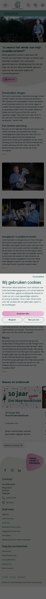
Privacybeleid (38, 276)
